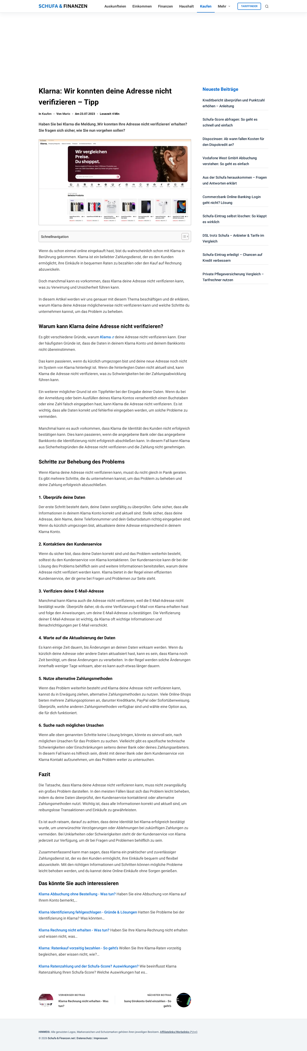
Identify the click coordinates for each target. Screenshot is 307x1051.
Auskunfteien (115, 6)
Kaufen (206, 6)
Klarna (105, 337)
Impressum (101, 1038)
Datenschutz (84, 1038)
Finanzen (165, 6)
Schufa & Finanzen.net (61, 1038)
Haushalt (186, 6)
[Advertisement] (153, 44)
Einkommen (142, 6)
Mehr (222, 6)
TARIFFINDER (249, 6)
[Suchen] (266, 6)
